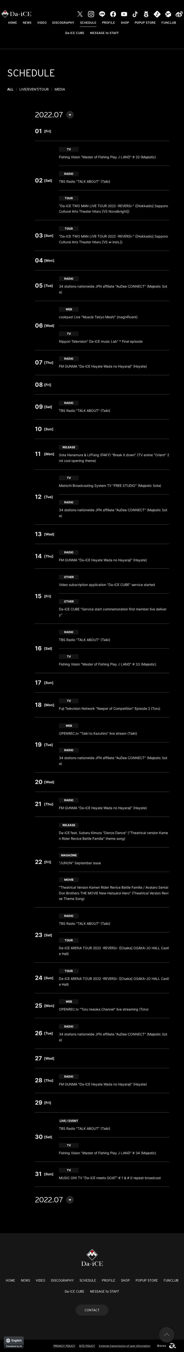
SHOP (125, 22)
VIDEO (41, 22)
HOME (12, 22)
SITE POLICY (87, 1345)
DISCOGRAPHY (63, 22)
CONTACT (92, 1310)
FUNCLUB (168, 22)
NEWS (27, 22)
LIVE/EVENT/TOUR (34, 89)
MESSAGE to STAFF (104, 33)
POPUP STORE (145, 22)
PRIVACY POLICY (64, 1345)
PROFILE (108, 22)
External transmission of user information (124, 1345)
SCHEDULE (88, 22)
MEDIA (60, 89)
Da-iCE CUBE (74, 33)
